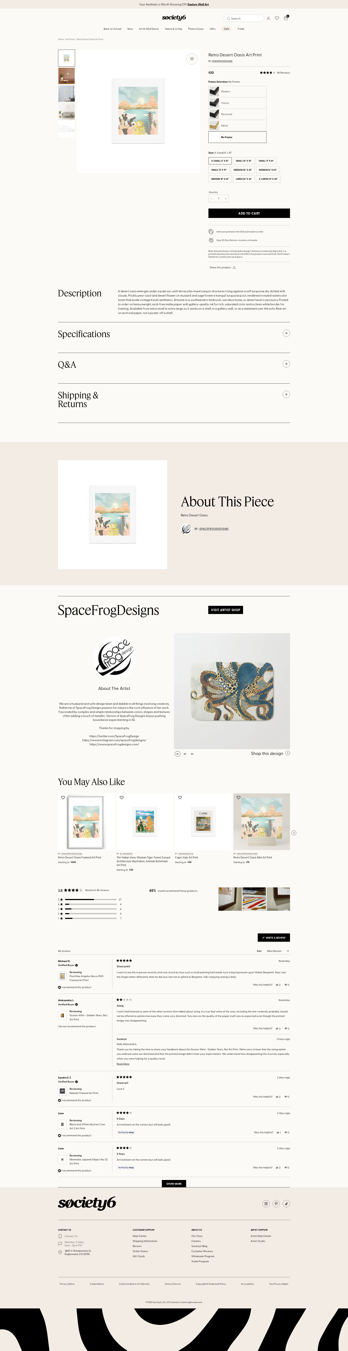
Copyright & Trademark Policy (211, 1283)
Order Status (140, 1251)
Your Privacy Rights (278, 1283)
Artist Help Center (261, 1236)
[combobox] (244, 18)
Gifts (213, 28)
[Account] (268, 18)
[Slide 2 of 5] (66, 76)
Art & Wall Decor (149, 28)
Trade (240, 28)
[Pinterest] (276, 1203)
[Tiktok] (286, 1203)
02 (185, 754)
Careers (196, 1241)
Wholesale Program (203, 1256)
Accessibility (247, 1283)
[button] (275, 72)
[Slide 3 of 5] (66, 94)
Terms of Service (173, 1283)
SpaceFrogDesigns (222, 61)
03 (192, 754)
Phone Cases (196, 28)
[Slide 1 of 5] (66, 58)
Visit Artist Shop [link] (225, 609)
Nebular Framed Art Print (84, 1093)
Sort (259, 951)
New (130, 28)
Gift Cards (139, 1256)
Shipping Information (145, 1241)
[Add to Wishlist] (63, 797)
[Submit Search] (228, 18)
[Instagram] (266, 1203)
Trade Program (200, 1261)
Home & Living (173, 28)
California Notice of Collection (134, 1283)
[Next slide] (293, 833)
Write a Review (277, 939)
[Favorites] (277, 18)
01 (178, 754)
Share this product (220, 267)
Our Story (197, 1236)
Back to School (112, 28)
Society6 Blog (199, 1246)
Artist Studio (258, 1241)
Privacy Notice (67, 1283)
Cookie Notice (97, 1283)
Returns (137, 1246)
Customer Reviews (202, 1251)
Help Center (140, 1236)
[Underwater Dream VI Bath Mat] (232, 691)
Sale (226, 28)
